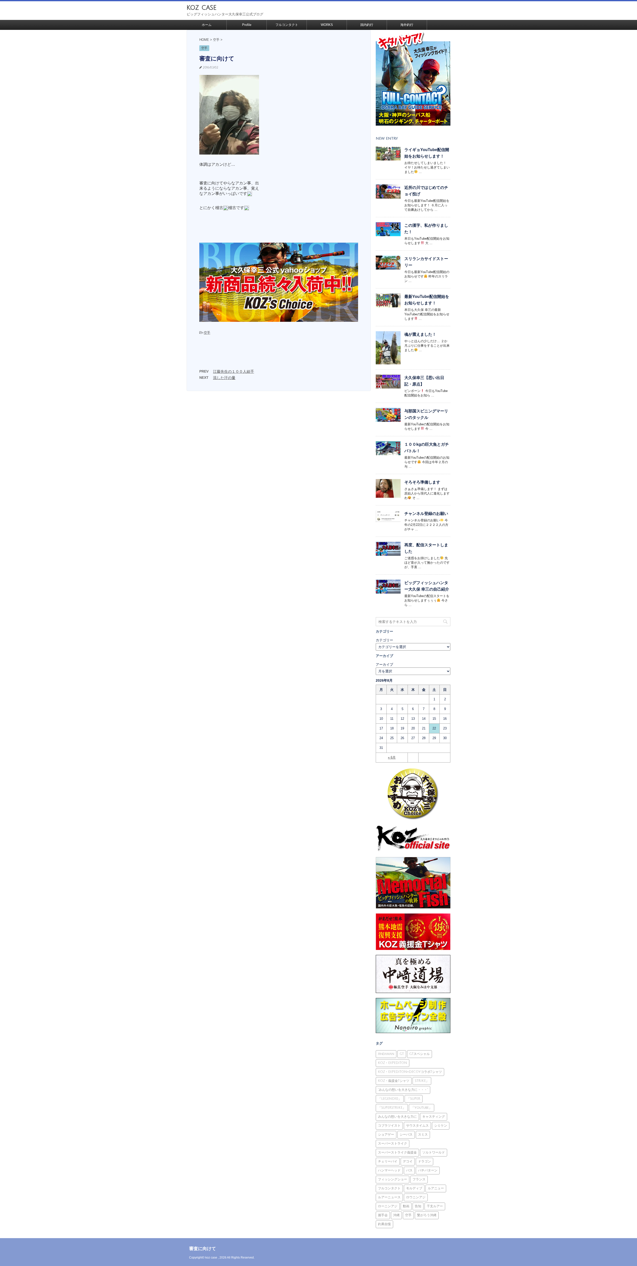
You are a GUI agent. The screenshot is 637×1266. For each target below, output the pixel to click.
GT (402, 1054)
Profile (246, 25)
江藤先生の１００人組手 (233, 371)
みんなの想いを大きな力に (397, 1116)
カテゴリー (384, 640)
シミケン (440, 1125)
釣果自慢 (384, 1224)
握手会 (383, 1215)
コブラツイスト (389, 1125)
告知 (418, 1206)
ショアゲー (386, 1134)
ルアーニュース (389, 1197)
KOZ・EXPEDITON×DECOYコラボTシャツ (410, 1072)
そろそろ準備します (422, 482)
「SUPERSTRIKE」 (392, 1107)
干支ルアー (435, 1206)
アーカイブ (384, 664)
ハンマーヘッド (389, 1170)
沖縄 (396, 1215)
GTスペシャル (419, 1054)
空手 (207, 332)
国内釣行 (366, 25)
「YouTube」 (421, 1107)
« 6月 (392, 757)
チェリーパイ (387, 1161)
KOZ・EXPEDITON (392, 1063)
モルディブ (414, 1188)
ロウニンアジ (415, 1197)
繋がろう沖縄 (426, 1215)
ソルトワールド (433, 1152)
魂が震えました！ (420, 334)
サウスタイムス (417, 1125)
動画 (406, 1206)
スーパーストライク (392, 1143)
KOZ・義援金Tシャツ (393, 1081)
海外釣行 (406, 25)
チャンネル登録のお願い (426, 513)
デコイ (408, 1161)
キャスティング (433, 1116)
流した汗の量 (224, 378)
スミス (423, 1134)
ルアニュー (436, 1188)
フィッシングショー (392, 1179)
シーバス (406, 1134)
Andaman (386, 1054)
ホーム (207, 25)
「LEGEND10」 (389, 1099)
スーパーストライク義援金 (397, 1152)
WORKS (327, 25)
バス (409, 1170)
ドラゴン (424, 1161)
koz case (201, 7)
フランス (419, 1179)
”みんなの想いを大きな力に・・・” (403, 1090)
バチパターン (427, 1170)
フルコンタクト (286, 25)
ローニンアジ (387, 1206)
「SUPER (413, 1099)
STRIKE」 (422, 1081)
